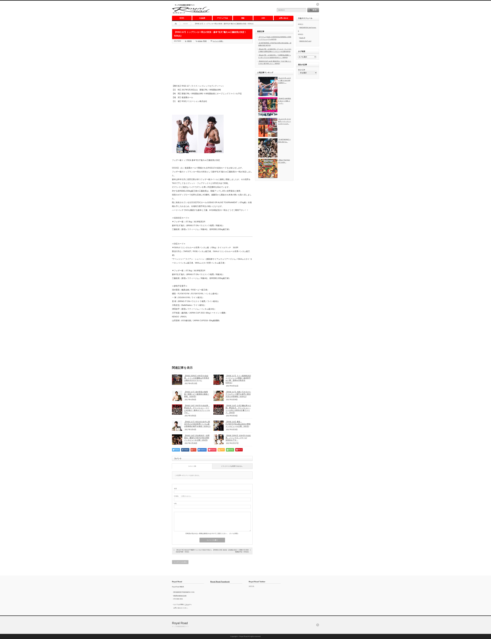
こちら (187, 604)
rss (317, 4)
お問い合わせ (283, 18)
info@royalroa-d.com (179, 595)
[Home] (176, 23)
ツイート (251, 586)
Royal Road (180, 623)
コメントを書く (218, 41)
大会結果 (202, 18)
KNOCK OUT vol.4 (305, 41)
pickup (200, 41)
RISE (205, 41)
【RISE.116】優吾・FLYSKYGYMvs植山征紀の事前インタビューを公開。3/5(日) (238, 424)
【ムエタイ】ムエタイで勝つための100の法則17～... (284, 80)
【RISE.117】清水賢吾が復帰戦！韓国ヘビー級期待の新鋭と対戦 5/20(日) (196, 394)
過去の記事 (301, 70)
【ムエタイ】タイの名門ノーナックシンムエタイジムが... (284, 121)
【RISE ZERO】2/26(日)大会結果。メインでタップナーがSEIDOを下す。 (238, 437)
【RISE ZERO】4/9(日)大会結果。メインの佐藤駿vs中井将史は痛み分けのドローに (196, 378)
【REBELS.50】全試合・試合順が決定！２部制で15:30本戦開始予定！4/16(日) (231, 551)
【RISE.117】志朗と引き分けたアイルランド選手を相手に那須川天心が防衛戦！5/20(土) (238, 394)
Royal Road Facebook (220, 582)
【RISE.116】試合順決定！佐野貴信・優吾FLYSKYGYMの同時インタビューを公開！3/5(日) (197, 437)
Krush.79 (302, 38)
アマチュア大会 (222, 18)
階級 (242, 18)
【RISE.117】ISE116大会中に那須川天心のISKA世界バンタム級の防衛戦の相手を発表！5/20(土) (197, 424)
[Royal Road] (191, 13)
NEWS (182, 18)
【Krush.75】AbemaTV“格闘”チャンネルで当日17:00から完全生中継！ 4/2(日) (194, 551)
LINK (263, 18)
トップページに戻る (180, 562)
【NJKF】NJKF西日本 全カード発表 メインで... (284, 101)
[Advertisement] (243, 8)
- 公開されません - (183, 496)
